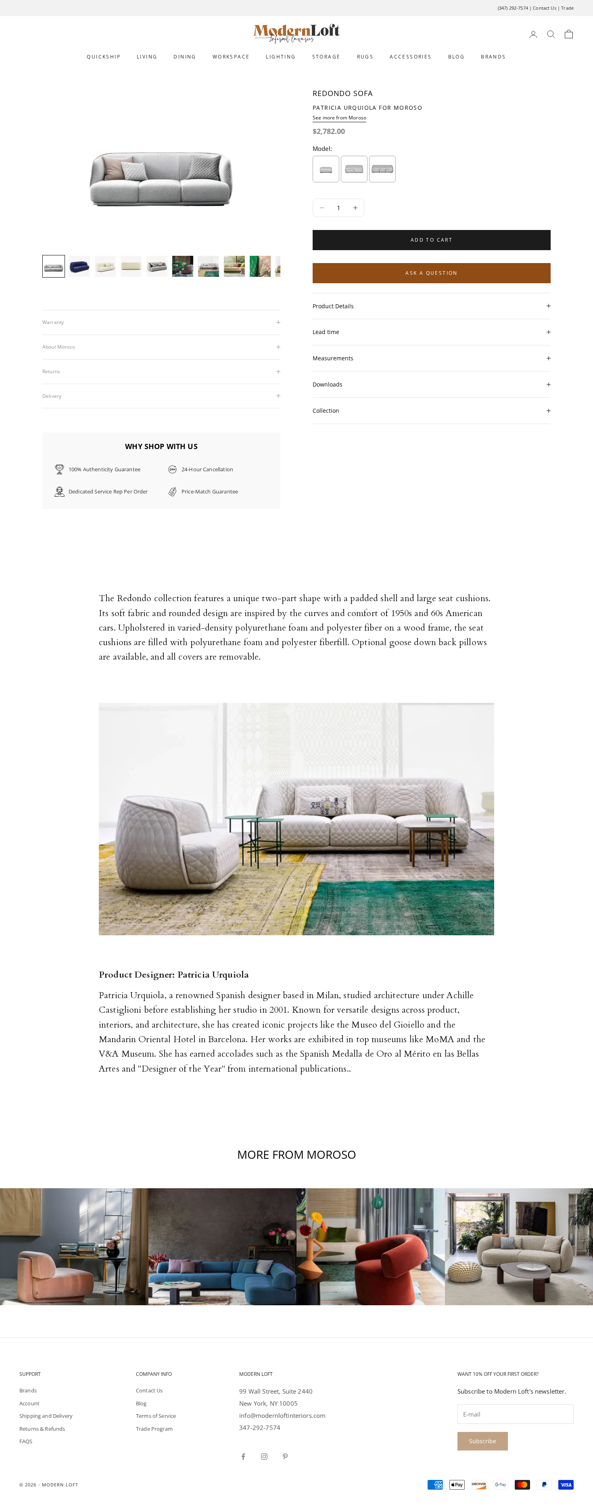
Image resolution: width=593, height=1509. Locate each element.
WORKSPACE (231, 56)
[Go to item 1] (53, 266)
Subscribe (482, 1441)
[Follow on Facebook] (243, 1457)
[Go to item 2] (79, 266)
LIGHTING (281, 56)
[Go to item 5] (157, 266)
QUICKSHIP (104, 56)
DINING (184, 56)
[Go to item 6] (182, 266)
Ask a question (431, 273)
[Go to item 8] (234, 266)
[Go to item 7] (208, 266)
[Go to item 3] (105, 266)
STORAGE (326, 56)
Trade (567, 8)
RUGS (365, 56)
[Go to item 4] (131, 266)
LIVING (147, 56)
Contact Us (544, 8)
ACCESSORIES (411, 56)
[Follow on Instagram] (264, 1457)
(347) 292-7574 (513, 8)
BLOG (456, 56)
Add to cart (432, 239)
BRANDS (493, 56)
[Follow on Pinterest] (285, 1457)
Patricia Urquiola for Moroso (367, 107)
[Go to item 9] (260, 266)
